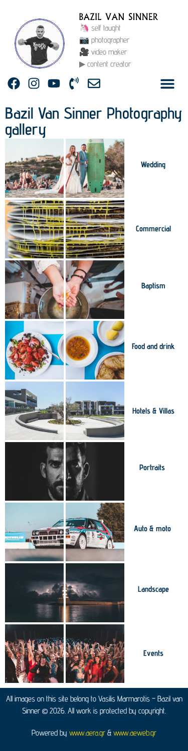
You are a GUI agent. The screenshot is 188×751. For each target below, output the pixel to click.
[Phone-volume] (74, 83)
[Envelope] (94, 83)
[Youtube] (54, 83)
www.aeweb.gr (134, 732)
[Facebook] (14, 83)
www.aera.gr (87, 732)
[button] (167, 83)
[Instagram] (34, 83)
